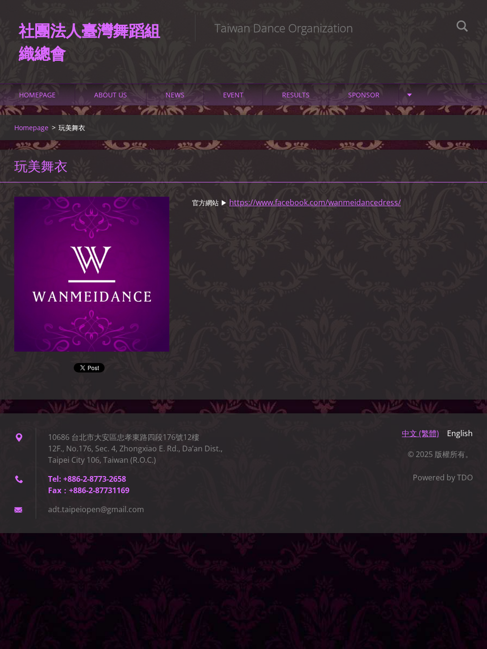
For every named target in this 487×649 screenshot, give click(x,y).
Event (233, 94)
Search (462, 27)
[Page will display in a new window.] (91, 274)
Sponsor (364, 94)
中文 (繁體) (420, 433)
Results (296, 94)
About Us (110, 94)
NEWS (175, 94)
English (460, 433)
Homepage (37, 94)
